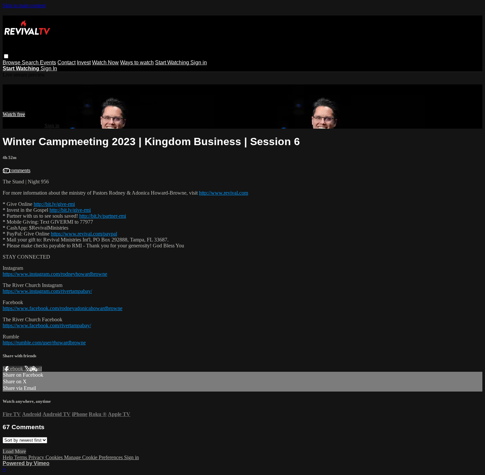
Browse (12, 62)
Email (36, 368)
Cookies (55, 457)
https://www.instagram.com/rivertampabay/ (47, 291)
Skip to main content (24, 5)
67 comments (16, 170)
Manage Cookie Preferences (94, 457)
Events (48, 62)
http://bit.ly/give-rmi (54, 204)
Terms (21, 457)
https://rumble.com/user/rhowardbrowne (44, 342)
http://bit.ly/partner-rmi (102, 216)
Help (8, 457)
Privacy (37, 457)
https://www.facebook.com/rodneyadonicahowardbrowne (62, 308)
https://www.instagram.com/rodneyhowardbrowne (55, 274)
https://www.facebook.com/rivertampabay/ (47, 325)
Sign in (198, 62)
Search (31, 62)
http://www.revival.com (223, 193)
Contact (66, 62)
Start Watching (172, 62)
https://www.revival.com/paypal (84, 234)
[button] (6, 56)
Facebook (13, 368)
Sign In (49, 68)
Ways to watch (137, 62)
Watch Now (105, 62)
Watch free (14, 114)
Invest (84, 62)
